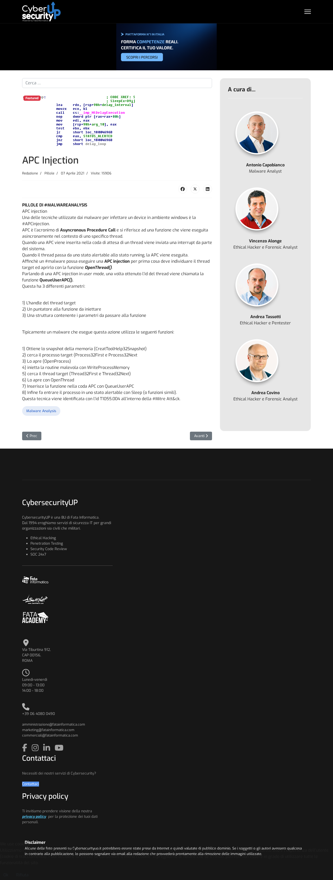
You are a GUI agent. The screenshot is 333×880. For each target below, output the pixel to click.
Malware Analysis (41, 410)
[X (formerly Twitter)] (195, 189)
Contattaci (30, 784)
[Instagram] (36, 748)
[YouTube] (59, 748)
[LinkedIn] (207, 189)
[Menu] (307, 11)
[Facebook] (182, 189)
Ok (5, 875)
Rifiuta (22, 875)
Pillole (49, 173)
